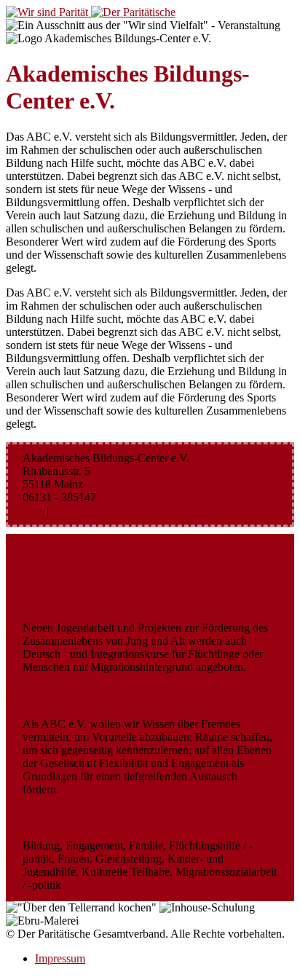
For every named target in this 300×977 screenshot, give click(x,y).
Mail (33, 510)
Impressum (60, 958)
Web (62, 510)
